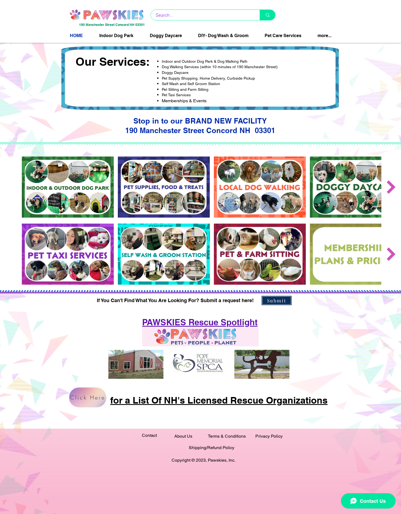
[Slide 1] (198, 128)
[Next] (371, 92)
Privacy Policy (269, 436)
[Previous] (29, 92)
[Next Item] (391, 187)
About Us (183, 436)
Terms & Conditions (227, 436)
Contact (149, 435)
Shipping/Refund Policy (211, 447)
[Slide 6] (203, 128)
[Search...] (267, 15)
